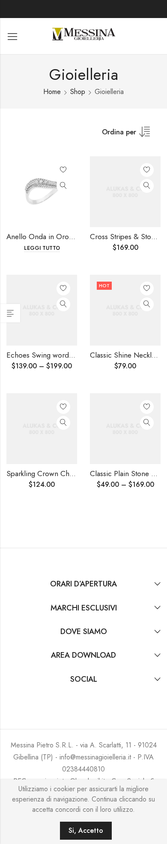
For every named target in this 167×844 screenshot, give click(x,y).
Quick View (63, 186)
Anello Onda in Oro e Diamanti (55, 236)
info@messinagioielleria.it (95, 757)
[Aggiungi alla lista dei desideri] (63, 170)
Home (52, 92)
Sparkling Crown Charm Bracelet (57, 473)
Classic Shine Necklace (126, 355)
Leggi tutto (42, 248)
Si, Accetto (86, 830)
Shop (77, 92)
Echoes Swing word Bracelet (51, 355)
